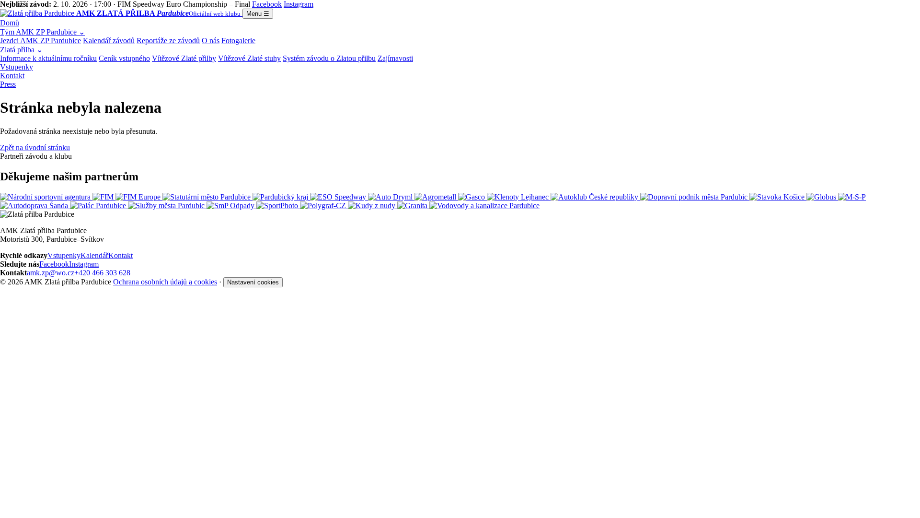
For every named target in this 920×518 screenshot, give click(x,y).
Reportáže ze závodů (168, 40)
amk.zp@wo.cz (50, 273)
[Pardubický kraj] (281, 197)
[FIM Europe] (138, 197)
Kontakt (12, 75)
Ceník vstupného (124, 58)
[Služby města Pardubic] (167, 205)
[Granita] (413, 205)
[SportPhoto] (278, 205)
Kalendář (94, 255)
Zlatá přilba (21, 50)
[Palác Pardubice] (99, 205)
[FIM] (103, 197)
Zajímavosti (395, 58)
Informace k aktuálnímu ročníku (48, 58)
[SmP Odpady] (231, 205)
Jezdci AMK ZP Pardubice (40, 40)
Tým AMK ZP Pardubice (42, 32)
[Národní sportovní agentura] (46, 197)
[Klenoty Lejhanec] (519, 197)
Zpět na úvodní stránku (35, 147)
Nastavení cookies (253, 282)
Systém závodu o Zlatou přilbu (329, 58)
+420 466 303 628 (102, 273)
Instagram (84, 264)
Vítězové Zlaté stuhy (249, 58)
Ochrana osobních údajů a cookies (165, 282)
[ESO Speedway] (339, 197)
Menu (257, 13)
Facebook (54, 264)
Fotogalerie (238, 40)
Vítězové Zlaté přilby (184, 58)
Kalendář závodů (109, 40)
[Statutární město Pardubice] (207, 197)
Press (8, 84)
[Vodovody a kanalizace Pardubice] (484, 205)
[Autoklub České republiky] (595, 197)
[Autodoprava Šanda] (35, 205)
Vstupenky (16, 67)
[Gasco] (472, 197)
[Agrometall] (436, 197)
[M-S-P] (852, 197)
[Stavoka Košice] (777, 197)
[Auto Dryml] (391, 197)
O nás (210, 40)
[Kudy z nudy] (372, 205)
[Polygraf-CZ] (324, 205)
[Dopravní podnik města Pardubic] (694, 197)
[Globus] (822, 197)
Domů (9, 23)
